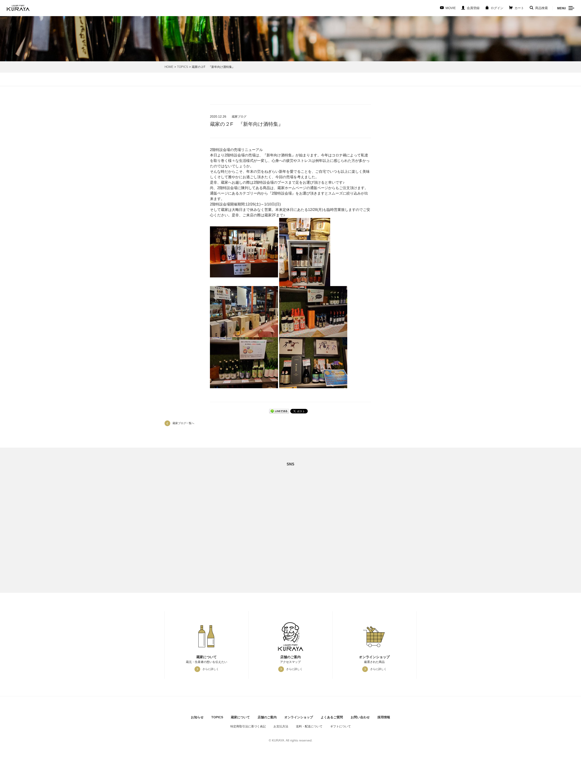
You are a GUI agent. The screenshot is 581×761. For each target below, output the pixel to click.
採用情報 (383, 717)
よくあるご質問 (332, 717)
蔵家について (240, 717)
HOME (169, 67)
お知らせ (197, 717)
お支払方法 (280, 726)
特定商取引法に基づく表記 (248, 726)
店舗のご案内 (267, 717)
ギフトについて (340, 726)
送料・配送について (309, 726)
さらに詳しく (210, 669)
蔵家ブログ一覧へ (183, 423)
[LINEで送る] (279, 411)
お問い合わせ (360, 717)
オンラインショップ (298, 717)
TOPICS (182, 67)
